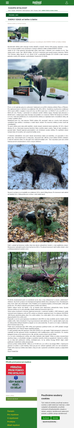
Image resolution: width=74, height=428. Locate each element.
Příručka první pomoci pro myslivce (18, 362)
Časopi (13, 10)
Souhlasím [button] (46, 418)
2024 (32, 10)
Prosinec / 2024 (37, 10)
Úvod (9, 10)
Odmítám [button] (55, 418)
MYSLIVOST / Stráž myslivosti (23, 10)
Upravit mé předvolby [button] (49, 421)
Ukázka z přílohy (10, 395)
